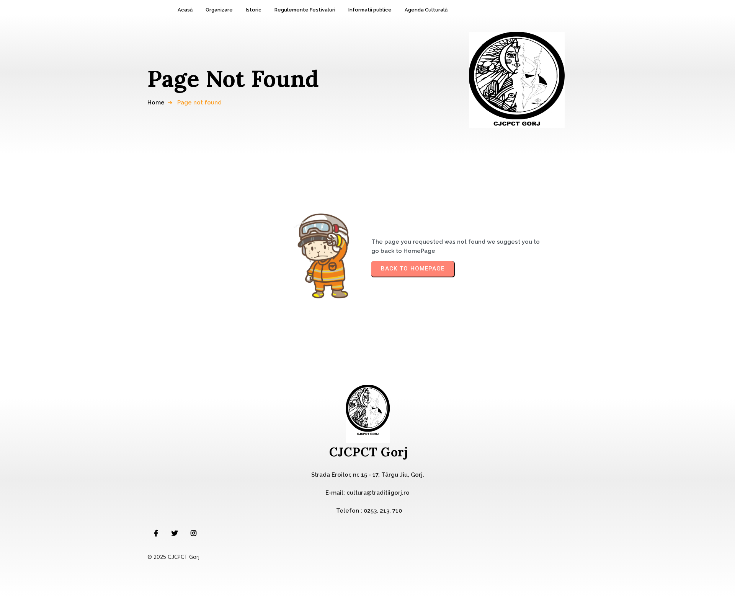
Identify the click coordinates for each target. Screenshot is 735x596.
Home (156, 102)
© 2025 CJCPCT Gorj (173, 557)
